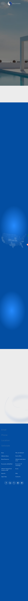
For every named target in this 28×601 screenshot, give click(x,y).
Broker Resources (5, 459)
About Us (3, 473)
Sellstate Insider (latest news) (20, 460)
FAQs (16, 473)
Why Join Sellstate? (19, 452)
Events (16, 468)
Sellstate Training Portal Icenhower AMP (6, 469)
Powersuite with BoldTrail (6, 464)
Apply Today (4, 476)
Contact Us (17, 476)
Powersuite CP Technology (18, 465)
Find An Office (18, 456)
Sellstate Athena (5, 456)
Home (2, 452)
